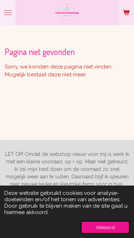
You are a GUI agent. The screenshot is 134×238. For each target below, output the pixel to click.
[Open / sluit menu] (8, 12)
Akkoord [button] (105, 227)
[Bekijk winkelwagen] (126, 12)
